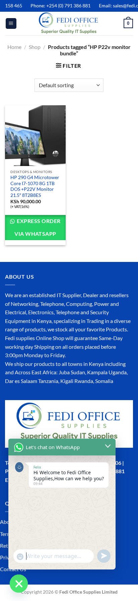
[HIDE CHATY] (19, 584)
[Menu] (11, 23)
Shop (35, 47)
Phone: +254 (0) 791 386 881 (58, 5)
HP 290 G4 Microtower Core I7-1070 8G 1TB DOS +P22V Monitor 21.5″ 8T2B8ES (34, 186)
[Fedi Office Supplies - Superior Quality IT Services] (69, 23)
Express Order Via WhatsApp (37, 227)
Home (14, 47)
